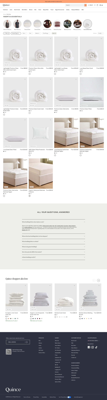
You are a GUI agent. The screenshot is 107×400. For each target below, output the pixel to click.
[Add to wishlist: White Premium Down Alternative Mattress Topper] (25, 160)
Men (40, 340)
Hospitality (73, 375)
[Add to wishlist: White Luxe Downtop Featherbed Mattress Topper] (76, 120)
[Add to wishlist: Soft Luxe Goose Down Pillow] (25, 120)
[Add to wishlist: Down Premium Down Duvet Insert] (50, 79)
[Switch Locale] (100, 5)
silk (55, 225)
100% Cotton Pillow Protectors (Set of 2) (37, 150)
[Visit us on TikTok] (96, 347)
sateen (50, 225)
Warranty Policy (74, 352)
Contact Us (73, 357)
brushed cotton (60, 225)
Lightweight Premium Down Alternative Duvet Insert (10, 69)
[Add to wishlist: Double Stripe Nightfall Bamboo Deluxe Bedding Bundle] (99, 285)
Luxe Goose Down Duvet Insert (86, 69)
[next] (98, 280)
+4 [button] (41, 318)
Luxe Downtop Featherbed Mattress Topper (61, 150)
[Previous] (93, 280)
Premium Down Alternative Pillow (61, 109)
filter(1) (7, 33)
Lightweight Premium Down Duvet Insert (10, 109)
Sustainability (58, 352)
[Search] (85, 5)
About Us (57, 340)
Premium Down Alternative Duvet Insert (36, 69)
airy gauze (66, 225)
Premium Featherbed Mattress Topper (85, 150)
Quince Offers (58, 381)
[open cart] (97, 5)
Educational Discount (59, 376)
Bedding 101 (24, 230)
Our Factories (58, 350)
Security (73, 355)
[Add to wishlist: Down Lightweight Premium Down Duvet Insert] (25, 79)
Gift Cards (41, 350)
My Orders (73, 345)
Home (40, 345)
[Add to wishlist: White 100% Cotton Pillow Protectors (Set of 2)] (50, 120)
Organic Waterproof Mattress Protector (37, 191)
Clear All (54, 33)
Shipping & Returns (75, 350)
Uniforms (73, 380)
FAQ (72, 343)
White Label (73, 372)
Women (40, 343)
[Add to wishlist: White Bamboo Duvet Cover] (74, 285)
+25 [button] (17, 318)
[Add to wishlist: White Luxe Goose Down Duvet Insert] (101, 38)
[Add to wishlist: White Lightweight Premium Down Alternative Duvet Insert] (25, 38)
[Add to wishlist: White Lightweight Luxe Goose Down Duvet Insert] (76, 38)
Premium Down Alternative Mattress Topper (10, 191)
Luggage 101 (58, 369)
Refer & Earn (58, 343)
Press (56, 355)
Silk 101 (56, 364)
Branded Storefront (75, 377)
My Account (73, 340)
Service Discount (58, 374)
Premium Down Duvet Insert (36, 109)
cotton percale (46, 225)
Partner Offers (42, 352)
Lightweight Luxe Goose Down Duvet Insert (60, 69)
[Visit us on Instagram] (92, 347)
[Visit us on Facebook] (89, 347)
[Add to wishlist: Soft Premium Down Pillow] (101, 79)
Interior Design (74, 370)
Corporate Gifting (75, 368)
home (4, 14)
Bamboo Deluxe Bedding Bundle (85, 313)
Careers (57, 372)
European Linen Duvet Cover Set (12, 313)
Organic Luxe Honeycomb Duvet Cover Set (37, 313)
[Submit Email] (26, 342)
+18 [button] (91, 318)
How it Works (58, 345)
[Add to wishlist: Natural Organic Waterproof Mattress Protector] (50, 160)
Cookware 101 (58, 360)
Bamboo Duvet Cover (60, 312)
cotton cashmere (72, 225)
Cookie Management (78, 397)
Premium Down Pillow (86, 109)
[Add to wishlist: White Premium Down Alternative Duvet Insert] (50, 38)
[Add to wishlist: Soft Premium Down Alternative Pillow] (76, 79)
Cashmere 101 (58, 357)
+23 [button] (66, 316)
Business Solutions (75, 365)
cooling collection (28, 227)
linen (53, 225)
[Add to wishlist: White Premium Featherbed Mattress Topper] (101, 120)
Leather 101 (57, 362)
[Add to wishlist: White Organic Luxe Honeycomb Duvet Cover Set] (50, 285)
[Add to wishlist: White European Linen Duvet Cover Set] (25, 285)
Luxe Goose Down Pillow (9, 149)
